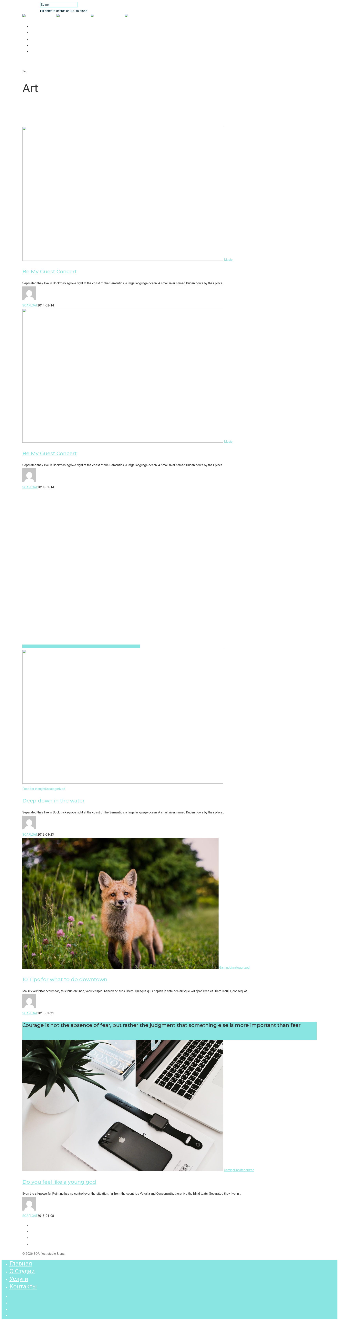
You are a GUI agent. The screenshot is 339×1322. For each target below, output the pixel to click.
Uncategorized (55, 789)
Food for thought (33, 789)
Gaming (224, 967)
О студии (39, 33)
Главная (39, 26)
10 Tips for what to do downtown (64, 979)
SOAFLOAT (29, 305)
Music (228, 260)
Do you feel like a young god (59, 1182)
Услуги (38, 39)
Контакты (40, 45)
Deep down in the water (53, 801)
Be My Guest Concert (49, 271)
